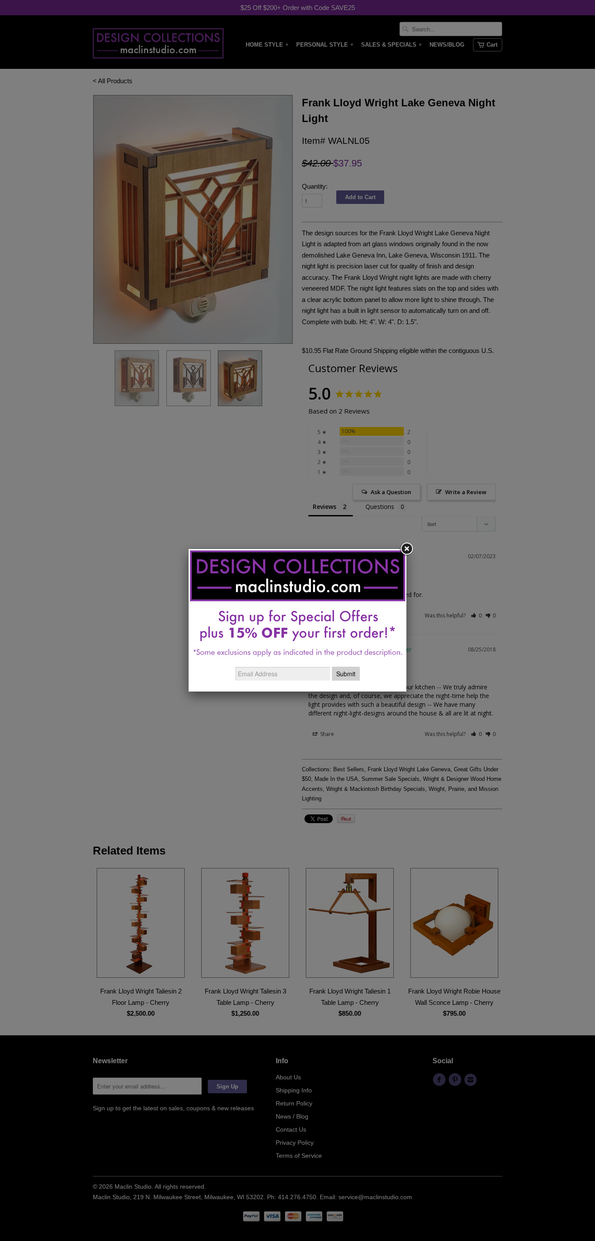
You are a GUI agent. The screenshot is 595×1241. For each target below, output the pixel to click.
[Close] (406, 549)
